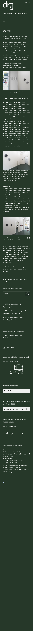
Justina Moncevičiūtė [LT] (12, 178)
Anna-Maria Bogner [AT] (12, 240)
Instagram (8, 347)
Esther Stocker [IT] (10, 174)
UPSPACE (7, 31)
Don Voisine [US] (8, 238)
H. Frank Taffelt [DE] (17, 176)
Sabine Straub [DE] (23, 238)
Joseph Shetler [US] (10, 180)
